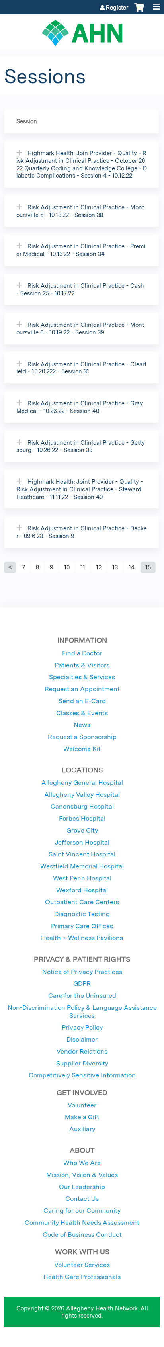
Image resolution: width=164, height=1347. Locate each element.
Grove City (82, 830)
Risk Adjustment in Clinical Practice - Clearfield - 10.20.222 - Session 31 (81, 368)
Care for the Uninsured (82, 995)
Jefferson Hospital (82, 842)
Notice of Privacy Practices (82, 972)
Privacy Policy (82, 1027)
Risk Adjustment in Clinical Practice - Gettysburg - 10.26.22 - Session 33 (80, 446)
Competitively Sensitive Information (82, 1075)
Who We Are (82, 1163)
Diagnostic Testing (82, 914)
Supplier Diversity (82, 1063)
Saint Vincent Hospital (82, 854)
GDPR (82, 983)
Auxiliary (82, 1129)
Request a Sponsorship (82, 737)
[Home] (82, 30)
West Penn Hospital (82, 878)
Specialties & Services (82, 677)
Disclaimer (82, 1039)
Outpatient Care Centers (82, 902)
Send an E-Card (82, 701)
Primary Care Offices (82, 926)
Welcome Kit (82, 749)
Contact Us (82, 1198)
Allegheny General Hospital (82, 782)
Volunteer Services (82, 1265)
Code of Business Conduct (82, 1234)
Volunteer (82, 1105)
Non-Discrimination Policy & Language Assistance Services (82, 1011)
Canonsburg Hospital (82, 806)
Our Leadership (82, 1187)
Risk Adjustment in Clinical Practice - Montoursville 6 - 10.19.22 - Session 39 (80, 328)
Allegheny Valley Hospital (82, 794)
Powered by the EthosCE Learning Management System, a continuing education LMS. (131, 1341)
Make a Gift (82, 1117)
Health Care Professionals (82, 1277)
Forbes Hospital (82, 818)
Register (117, 7)
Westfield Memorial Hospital (82, 866)
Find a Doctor (82, 653)
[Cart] (139, 11)
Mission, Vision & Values (82, 1175)
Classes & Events (82, 713)
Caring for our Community (82, 1210)
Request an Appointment (82, 689)
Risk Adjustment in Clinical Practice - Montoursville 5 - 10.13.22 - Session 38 (80, 211)
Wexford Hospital (82, 890)
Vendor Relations (82, 1051)
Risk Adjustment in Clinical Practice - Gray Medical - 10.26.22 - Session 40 (79, 407)
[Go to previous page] (10, 567)
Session (26, 121)
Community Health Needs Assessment (82, 1222)
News (82, 725)
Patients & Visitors (82, 665)
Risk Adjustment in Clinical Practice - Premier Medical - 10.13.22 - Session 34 (81, 250)
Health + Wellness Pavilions (82, 938)
